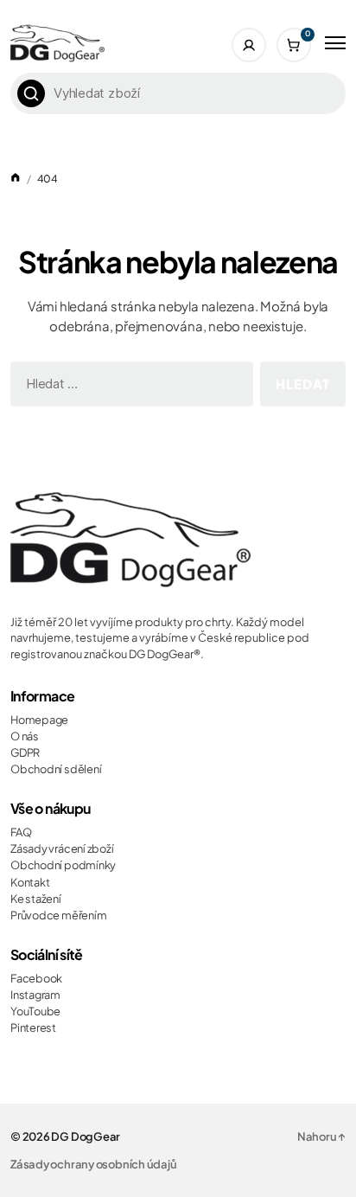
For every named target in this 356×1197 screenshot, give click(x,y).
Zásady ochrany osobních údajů (93, 1164)
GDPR (25, 752)
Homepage (39, 720)
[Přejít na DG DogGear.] (15, 178)
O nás (24, 736)
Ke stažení (35, 899)
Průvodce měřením (58, 915)
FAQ (20, 832)
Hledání (31, 93)
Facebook (36, 978)
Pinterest (33, 1027)
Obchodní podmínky (63, 865)
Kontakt (29, 882)
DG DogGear (85, 1136)
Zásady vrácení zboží (62, 848)
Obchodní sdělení (55, 769)
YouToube (35, 1011)
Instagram (35, 995)
